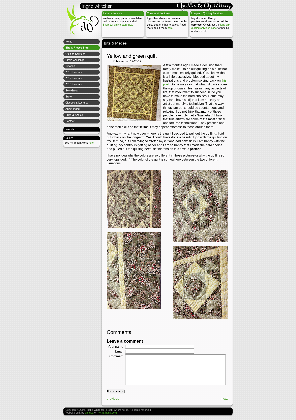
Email (119, 351)
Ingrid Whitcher (80, 22)
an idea (89, 412)
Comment (116, 356)
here (170, 27)
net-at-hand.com (107, 412)
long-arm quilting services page (210, 26)
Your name (115, 346)
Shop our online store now (118, 24)
